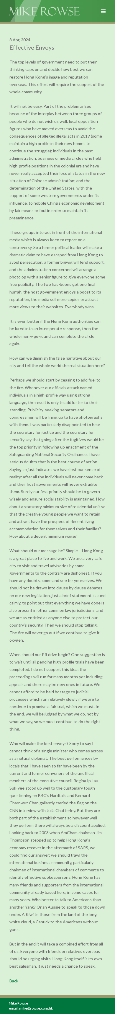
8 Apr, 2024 (19, 39)
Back (13, 980)
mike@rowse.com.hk (36, 1008)
